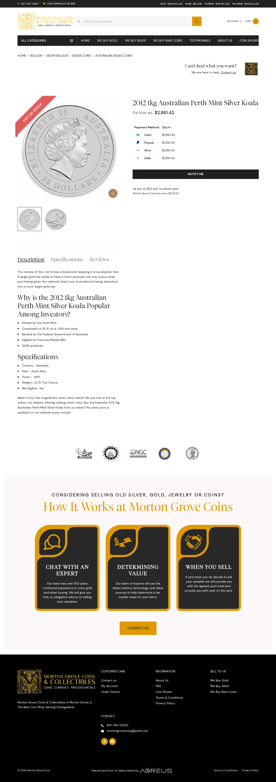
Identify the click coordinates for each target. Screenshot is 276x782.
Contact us (228, 72)
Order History (110, 692)
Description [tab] (30, 259)
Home (85, 40)
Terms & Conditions (169, 698)
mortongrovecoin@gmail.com (127, 731)
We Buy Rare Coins (167, 40)
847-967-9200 (30, 3)
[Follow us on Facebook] (104, 741)
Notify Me (196, 174)
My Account (109, 686)
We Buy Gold (107, 40)
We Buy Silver (135, 40)
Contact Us (138, 628)
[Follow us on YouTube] (112, 741)
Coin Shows (249, 40)
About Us (225, 40)
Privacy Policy (165, 703)
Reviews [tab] (99, 259)
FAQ (158, 686)
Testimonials (200, 40)
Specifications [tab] (67, 259)
